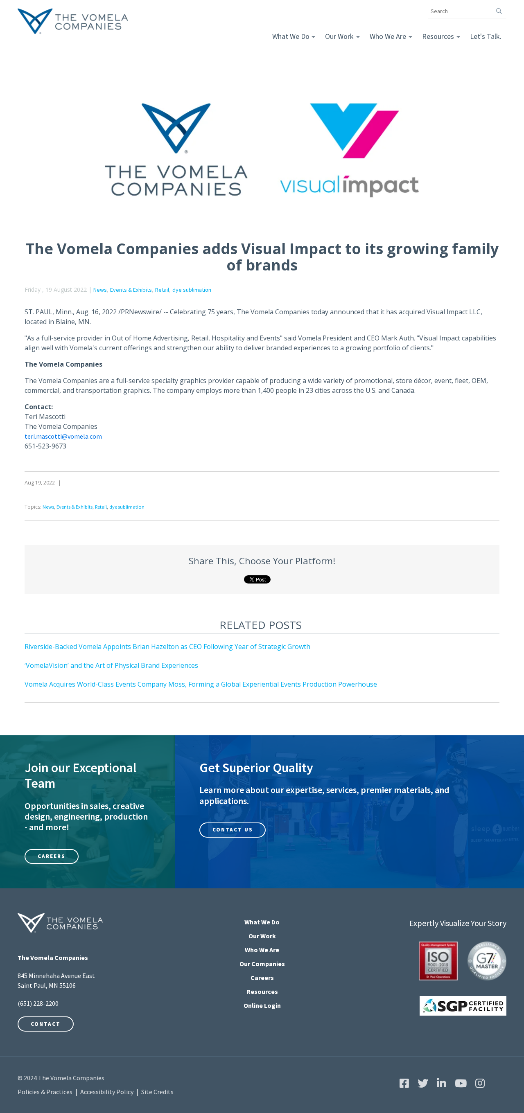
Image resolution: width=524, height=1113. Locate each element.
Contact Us (232, 829)
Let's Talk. (485, 36)
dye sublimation (191, 289)
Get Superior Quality (256, 767)
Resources (438, 36)
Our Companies (262, 964)
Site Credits (157, 1092)
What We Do (290, 36)
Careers (52, 856)
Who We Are (388, 36)
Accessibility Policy (106, 1092)
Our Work (339, 36)
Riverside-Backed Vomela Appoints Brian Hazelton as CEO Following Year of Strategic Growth (167, 646)
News (100, 289)
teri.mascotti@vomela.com (63, 436)
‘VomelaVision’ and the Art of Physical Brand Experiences (111, 665)
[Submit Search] (499, 11)
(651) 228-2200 (38, 1003)
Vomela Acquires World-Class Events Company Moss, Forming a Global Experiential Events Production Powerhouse (201, 684)
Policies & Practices (45, 1092)
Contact (46, 1024)
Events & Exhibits (131, 289)
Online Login (262, 1005)
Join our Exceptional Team (80, 775)
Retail (162, 289)
